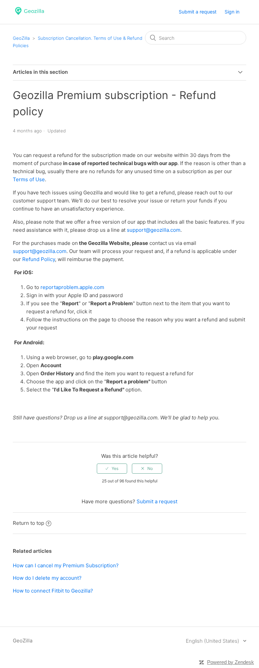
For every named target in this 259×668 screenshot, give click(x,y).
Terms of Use (29, 179)
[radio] (112, 469)
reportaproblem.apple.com (72, 287)
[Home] (29, 15)
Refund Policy (38, 259)
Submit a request (198, 11)
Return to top (28, 523)
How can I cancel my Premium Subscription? (66, 565)
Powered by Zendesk (230, 662)
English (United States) (213, 641)
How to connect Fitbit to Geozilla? (53, 590)
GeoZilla (21, 38)
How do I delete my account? (47, 578)
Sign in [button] (232, 11)
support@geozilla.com (153, 230)
